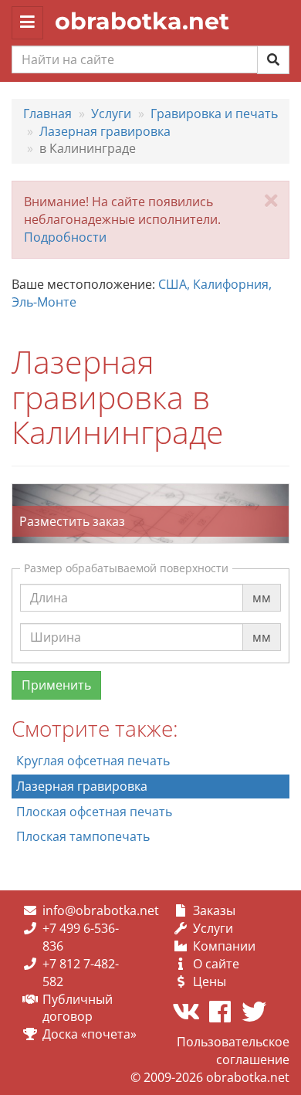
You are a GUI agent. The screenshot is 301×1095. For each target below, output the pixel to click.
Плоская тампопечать (83, 836)
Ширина (55, 622)
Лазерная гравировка (81, 786)
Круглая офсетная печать (93, 760)
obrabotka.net (142, 21)
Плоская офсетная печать (94, 811)
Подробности (65, 237)
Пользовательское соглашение (233, 1050)
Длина (49, 583)
